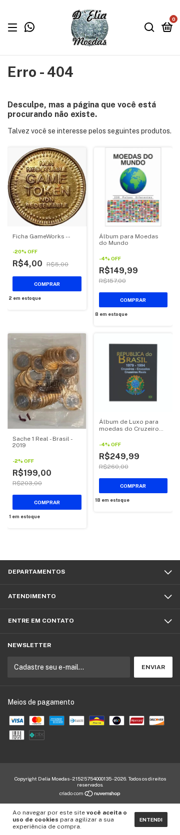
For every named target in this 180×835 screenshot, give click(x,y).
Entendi (151, 820)
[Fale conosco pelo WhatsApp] (29, 28)
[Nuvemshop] (90, 795)
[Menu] (14, 27)
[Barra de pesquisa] (149, 27)
